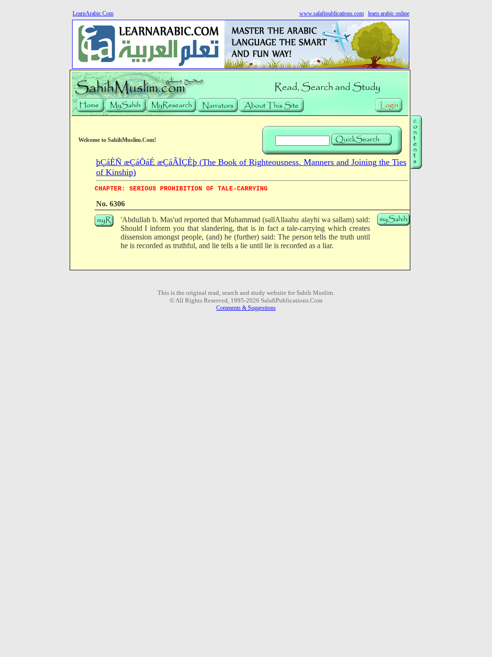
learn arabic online (388, 13)
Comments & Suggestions (246, 307)
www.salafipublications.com (331, 13)
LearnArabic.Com (93, 13)
